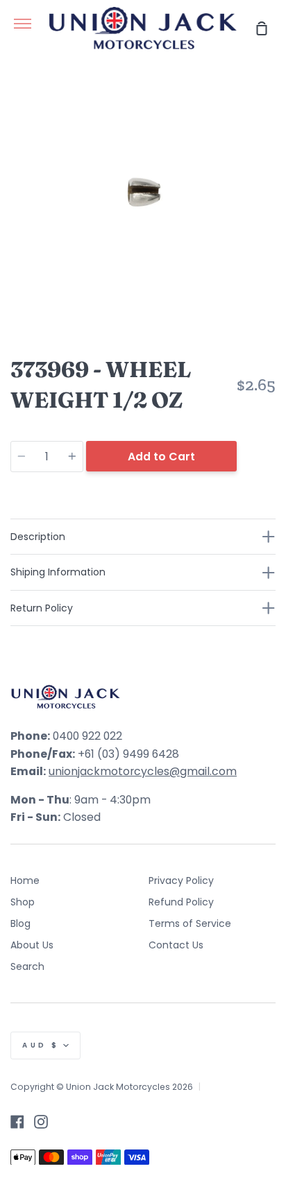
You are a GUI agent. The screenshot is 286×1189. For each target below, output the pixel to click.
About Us (31, 945)
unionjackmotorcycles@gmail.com (143, 771)
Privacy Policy (181, 880)
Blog (20, 923)
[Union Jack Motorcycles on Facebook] (17, 1122)
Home (25, 880)
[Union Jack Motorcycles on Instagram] (41, 1122)
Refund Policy (181, 902)
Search (27, 966)
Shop (22, 902)
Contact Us (176, 945)
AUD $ (41, 1045)
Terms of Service (190, 923)
